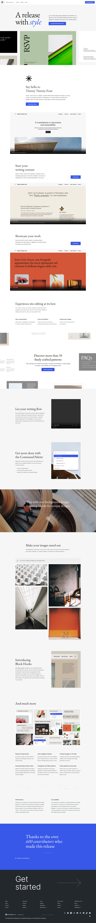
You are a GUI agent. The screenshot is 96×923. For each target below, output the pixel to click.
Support (41, 903)
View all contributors (23, 858)
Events (58, 903)
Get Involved (60, 901)
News (6, 903)
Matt (76, 903)
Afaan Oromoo (21, 914)
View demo (75, 177)
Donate (59, 905)
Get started (28, 883)
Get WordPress (89, 2)
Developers (42, 905)
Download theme (32, 104)
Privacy (6, 907)
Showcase (25, 901)
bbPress (77, 905)
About (6, 901)
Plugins (24, 905)
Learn (41, 901)
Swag (59, 907)
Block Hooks (21, 668)
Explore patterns (48, 369)
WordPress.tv (43, 907)
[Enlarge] (45, 566)
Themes (24, 903)
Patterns (24, 907)
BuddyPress (78, 907)
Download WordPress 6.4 (57, 23)
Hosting (7, 905)
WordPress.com (79, 901)
